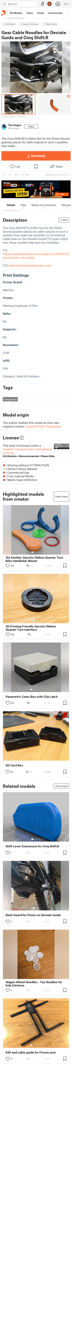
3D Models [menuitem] (15, 12)
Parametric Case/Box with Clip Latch (32, 696)
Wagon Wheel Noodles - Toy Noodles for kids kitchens (34, 983)
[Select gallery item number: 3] (38, 552)
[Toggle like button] (8, 566)
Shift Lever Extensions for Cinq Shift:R (32, 846)
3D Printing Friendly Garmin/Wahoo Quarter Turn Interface (31, 628)
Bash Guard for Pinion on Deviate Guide (33, 915)
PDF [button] (65, 220)
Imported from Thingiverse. (44, 426)
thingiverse (10, 399)
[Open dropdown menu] (69, 32)
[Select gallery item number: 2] (36, 552)
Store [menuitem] (29, 12)
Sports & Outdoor (30, 24)
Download (38, 155)
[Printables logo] (3, 13)
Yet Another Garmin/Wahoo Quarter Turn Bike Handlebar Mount (34, 559)
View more (61, 496)
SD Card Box (14, 765)
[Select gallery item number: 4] (40, 689)
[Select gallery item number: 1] (32, 552)
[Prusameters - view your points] (49, 4)
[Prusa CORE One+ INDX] (36, 189)
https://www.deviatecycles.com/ (30, 265)
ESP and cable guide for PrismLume (31, 1052)
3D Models (10, 24)
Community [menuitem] (55, 12)
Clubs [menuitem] (40, 12)
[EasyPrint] (42, 4)
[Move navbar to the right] (68, 13)
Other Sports (51, 24)
